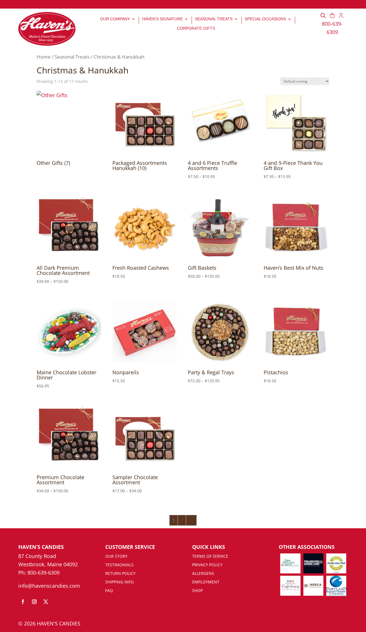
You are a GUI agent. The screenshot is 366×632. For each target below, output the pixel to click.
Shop (197, 591)
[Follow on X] (45, 601)
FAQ (109, 591)
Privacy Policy (207, 565)
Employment (205, 582)
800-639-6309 (43, 572)
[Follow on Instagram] (34, 601)
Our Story (116, 556)
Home (44, 56)
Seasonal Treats (213, 19)
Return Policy (120, 573)
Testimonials (119, 565)
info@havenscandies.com (49, 585)
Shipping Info (119, 582)
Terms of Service (210, 556)
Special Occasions (265, 19)
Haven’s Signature (162, 19)
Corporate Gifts (196, 28)
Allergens (203, 573)
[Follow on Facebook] (22, 601)
